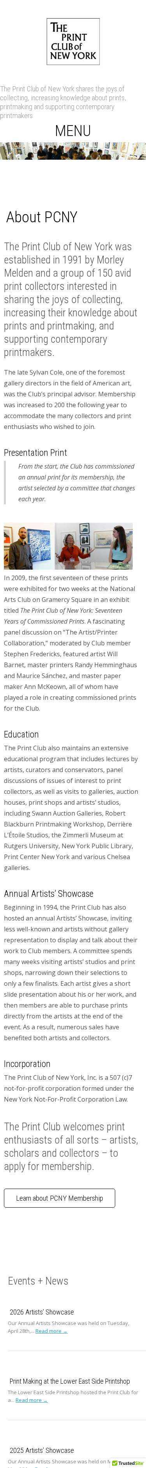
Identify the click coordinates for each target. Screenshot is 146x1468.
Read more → (51, 1330)
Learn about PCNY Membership (59, 1198)
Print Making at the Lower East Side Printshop (70, 1381)
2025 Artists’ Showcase (42, 1450)
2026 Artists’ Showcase (42, 1312)
